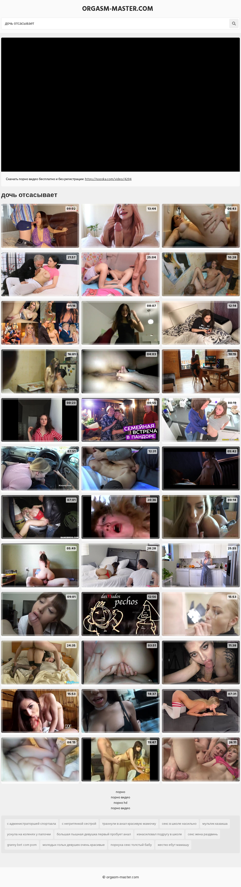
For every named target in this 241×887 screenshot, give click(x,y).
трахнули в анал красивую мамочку (129, 823)
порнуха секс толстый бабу (131, 845)
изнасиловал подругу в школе (159, 834)
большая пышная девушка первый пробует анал (94, 834)
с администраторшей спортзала (31, 823)
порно (120, 792)
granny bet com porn (22, 845)
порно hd (120, 802)
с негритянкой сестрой (79, 823)
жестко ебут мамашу (173, 845)
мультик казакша (215, 823)
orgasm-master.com (117, 9)
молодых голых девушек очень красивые (74, 845)
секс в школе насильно (179, 823)
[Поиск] (234, 23)
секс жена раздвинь (203, 834)
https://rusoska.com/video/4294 (108, 179)
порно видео (120, 797)
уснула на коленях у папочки (29, 834)
